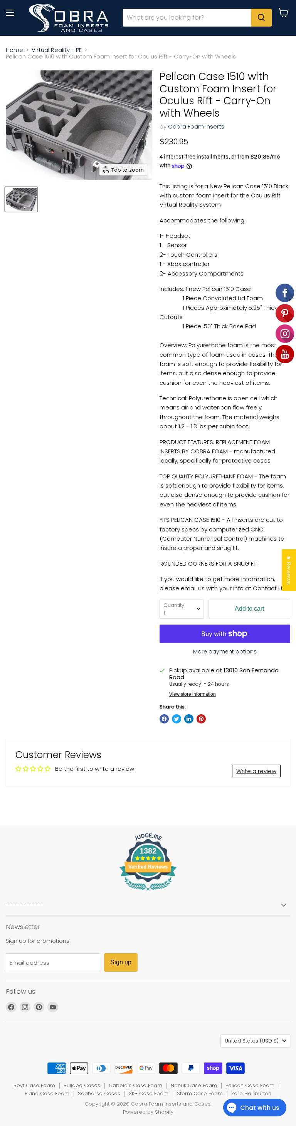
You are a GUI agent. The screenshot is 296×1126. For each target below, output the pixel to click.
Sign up (120, 962)
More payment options (225, 651)
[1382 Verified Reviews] (148, 892)
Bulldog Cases (82, 1085)
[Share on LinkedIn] (188, 718)
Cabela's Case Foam (135, 1085)
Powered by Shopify (148, 1112)
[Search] (261, 18)
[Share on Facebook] (164, 718)
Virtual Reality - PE (57, 50)
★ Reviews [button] (289, 570)
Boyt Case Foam (34, 1085)
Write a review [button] (256, 771)
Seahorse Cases (99, 1093)
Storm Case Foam (200, 1093)
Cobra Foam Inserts (196, 126)
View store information (192, 694)
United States (252, 1040)
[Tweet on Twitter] (176, 718)
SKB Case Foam (148, 1093)
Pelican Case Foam (249, 1085)
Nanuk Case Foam (194, 1085)
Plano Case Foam (47, 1093)
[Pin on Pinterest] (201, 718)
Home (14, 50)
